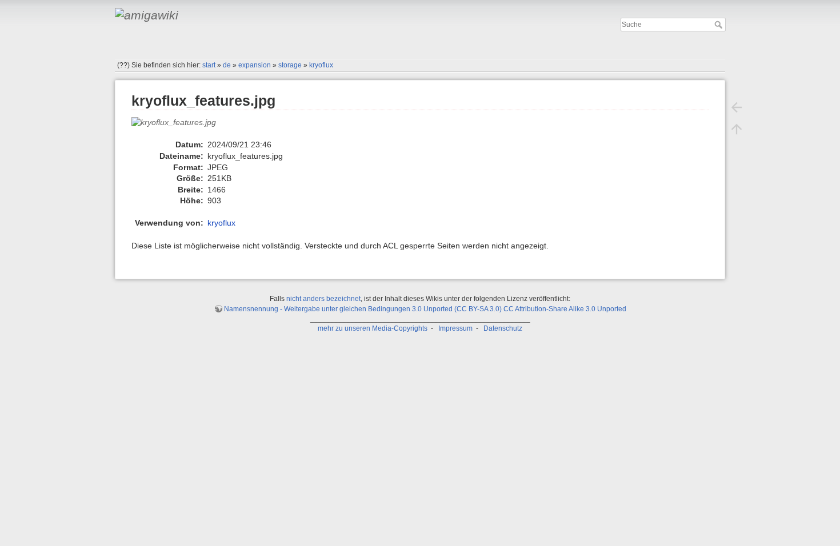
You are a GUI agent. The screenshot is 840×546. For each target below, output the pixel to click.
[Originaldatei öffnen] (179, 127)
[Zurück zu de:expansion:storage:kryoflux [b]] (736, 107)
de (227, 65)
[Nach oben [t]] (736, 129)
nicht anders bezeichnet (323, 299)
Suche (719, 25)
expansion (254, 65)
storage (290, 65)
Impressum (455, 328)
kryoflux (321, 65)
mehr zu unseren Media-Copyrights (372, 328)
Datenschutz (502, 328)
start (208, 65)
